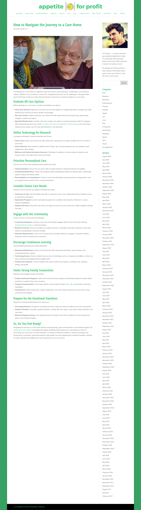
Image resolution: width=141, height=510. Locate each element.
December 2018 (108, 438)
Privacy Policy (33, 506)
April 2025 (105, 200)
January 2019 (107, 435)
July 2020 (105, 374)
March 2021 (106, 346)
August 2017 (106, 489)
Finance (53, 13)
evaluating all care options (22, 330)
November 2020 (108, 360)
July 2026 (105, 160)
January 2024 (107, 234)
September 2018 (108, 448)
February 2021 (107, 350)
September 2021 (108, 326)
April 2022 (105, 302)
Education (29, 13)
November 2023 (108, 238)
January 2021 (107, 353)
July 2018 (105, 455)
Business (19, 13)
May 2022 (105, 299)
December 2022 (108, 275)
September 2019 (108, 408)
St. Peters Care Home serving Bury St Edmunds (59, 124)
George (17, 29)
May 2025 (105, 197)
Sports (104, 137)
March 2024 (106, 228)
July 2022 (105, 292)
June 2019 (106, 418)
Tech (115, 13)
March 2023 (106, 265)
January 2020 (107, 394)
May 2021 (105, 340)
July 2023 (105, 251)
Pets (103, 123)
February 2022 (107, 309)
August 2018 (106, 452)
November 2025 (108, 183)
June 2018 (106, 459)
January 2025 (107, 207)
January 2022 (107, 312)
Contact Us (41, 506)
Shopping (107, 13)
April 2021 (105, 343)
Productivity (84, 13)
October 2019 (107, 404)
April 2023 (105, 262)
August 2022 (106, 289)
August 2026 (106, 156)
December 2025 (108, 180)
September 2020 (108, 367)
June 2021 (106, 336)
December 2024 (108, 211)
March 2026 (106, 173)
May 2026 (105, 166)
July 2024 (105, 214)
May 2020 (105, 380)
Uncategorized (107, 147)
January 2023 (107, 272)
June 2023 (106, 255)
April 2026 (105, 170)
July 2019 (105, 414)
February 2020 (107, 391)
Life (69, 13)
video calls (69, 284)
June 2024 (106, 217)
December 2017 (108, 479)
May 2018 (105, 462)
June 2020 (106, 377)
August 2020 (106, 370)
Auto (104, 93)
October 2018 (107, 445)
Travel (122, 13)
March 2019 (106, 428)
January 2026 (107, 177)
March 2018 (106, 469)
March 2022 (106, 306)
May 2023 (105, 258)
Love (75, 13)
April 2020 (105, 384)
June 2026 (106, 163)
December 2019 (108, 397)
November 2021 (108, 319)
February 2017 (107, 496)
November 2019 (108, 401)
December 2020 (108, 357)
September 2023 (108, 245)
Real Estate (96, 13)
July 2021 (105, 333)
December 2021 (108, 316)
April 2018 (105, 465)
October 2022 (107, 282)
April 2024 (105, 224)
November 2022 (108, 278)
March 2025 (106, 204)
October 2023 (107, 241)
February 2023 (107, 268)
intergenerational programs (24, 225)
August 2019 (106, 411)
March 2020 (106, 387)
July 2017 (105, 493)
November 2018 (108, 442)
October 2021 (107, 323)
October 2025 (107, 187)
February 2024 (107, 231)
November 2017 (108, 482)
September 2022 (108, 285)
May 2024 (105, 221)
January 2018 (107, 476)
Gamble (105, 110)
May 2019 (105, 421)
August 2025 (106, 194)
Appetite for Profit (111, 68)
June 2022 (106, 295)
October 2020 (107, 363)
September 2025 (108, 190)
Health (62, 13)
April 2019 (105, 425)
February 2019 (107, 431)
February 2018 (107, 472)
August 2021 (106, 329)
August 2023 (106, 248)
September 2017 (108, 486)
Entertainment (42, 13)
